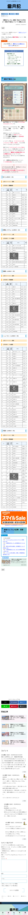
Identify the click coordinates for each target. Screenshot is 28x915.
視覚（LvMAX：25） (13, 62)
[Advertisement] (14, 71)
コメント (4, 858)
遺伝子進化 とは (11, 53)
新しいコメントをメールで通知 (9, 883)
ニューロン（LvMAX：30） (14, 60)
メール (2, 878)
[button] (22, 706)
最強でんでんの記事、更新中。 (14, 63)
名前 (2, 873)
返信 (25, 771)
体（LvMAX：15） (12, 55)
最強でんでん (5, 13)
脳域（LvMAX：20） (13, 58)
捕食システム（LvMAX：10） (15, 57)
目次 (12, 51)
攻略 (18, 13)
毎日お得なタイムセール (15, 510)
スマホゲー (12, 13)
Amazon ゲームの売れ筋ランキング (13, 525)
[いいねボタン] (3, 28)
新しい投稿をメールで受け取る (9, 885)
